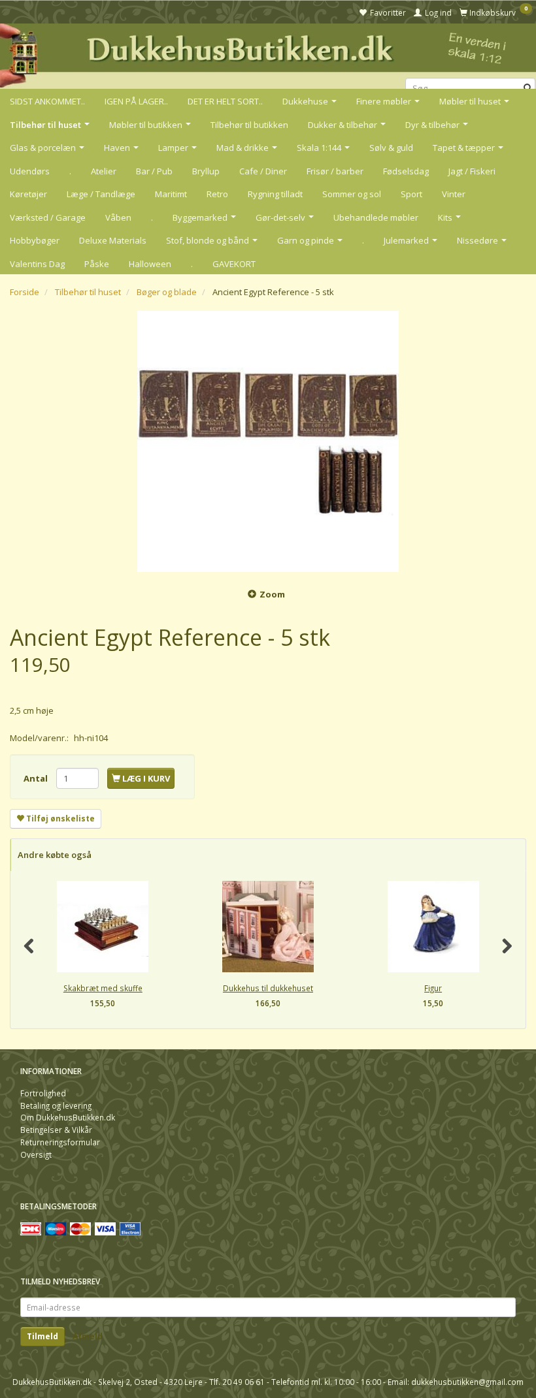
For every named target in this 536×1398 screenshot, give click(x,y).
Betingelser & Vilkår (56, 1129)
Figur (433, 988)
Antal (37, 778)
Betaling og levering (56, 1105)
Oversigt (36, 1154)
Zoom (272, 594)
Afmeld (88, 1336)
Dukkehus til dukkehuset (268, 988)
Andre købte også (55, 855)
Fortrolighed (43, 1093)
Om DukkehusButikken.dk (67, 1117)
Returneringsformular (60, 1142)
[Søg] (528, 88)
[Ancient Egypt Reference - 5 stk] (268, 441)
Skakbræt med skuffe (102, 988)
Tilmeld (42, 1336)
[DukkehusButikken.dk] (268, 54)
